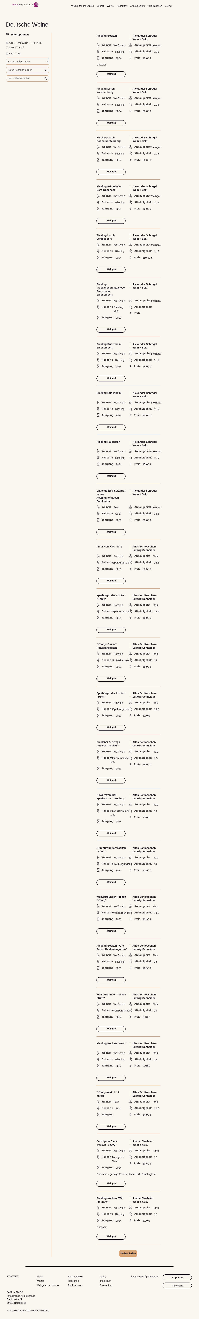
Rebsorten (122, 6)
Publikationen (155, 6)
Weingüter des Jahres (82, 6)
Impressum (105, 1281)
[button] (128, 1253)
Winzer (100, 6)
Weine (110, 6)
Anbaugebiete (137, 6)
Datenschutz (106, 1285)
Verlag (168, 6)
